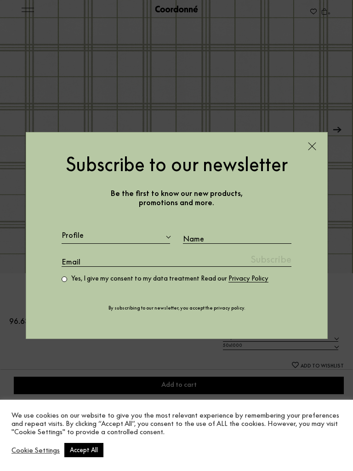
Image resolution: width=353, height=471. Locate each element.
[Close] (312, 146)
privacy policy (229, 308)
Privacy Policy (248, 278)
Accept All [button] (84, 450)
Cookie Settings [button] (35, 450)
